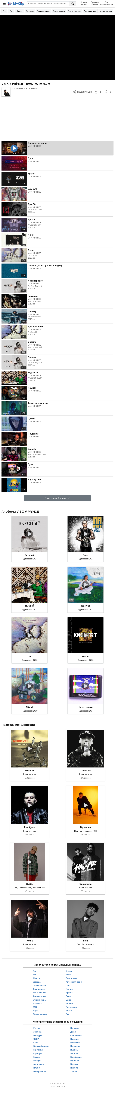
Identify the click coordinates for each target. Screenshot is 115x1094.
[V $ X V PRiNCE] (5, 91)
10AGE (29, 884)
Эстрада (30, 11)
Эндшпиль (85, 884)
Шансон (19, 11)
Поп (4, 11)
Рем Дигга (29, 827)
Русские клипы (95, 3)
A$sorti (29, 707)
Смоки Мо (85, 770)
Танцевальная (43, 11)
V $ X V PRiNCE (31, 88)
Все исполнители (106, 3)
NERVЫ (85, 605)
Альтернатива (90, 11)
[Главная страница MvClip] (16, 3)
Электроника (59, 11)
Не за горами (85, 707)
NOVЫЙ (29, 605)
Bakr (85, 940)
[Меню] (4, 3)
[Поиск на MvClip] (72, 3)
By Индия (85, 827)
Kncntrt (86, 656)
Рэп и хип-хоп (74, 11)
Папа (85, 555)
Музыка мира (106, 11)
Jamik (30, 940)
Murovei (29, 770)
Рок (11, 11)
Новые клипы (84, 3)
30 (29, 656)
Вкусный (29, 555)
